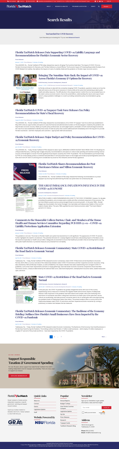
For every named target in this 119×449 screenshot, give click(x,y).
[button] (52, 6)
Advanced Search (74, 37)
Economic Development (54, 82)
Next (104, 337)
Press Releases (19, 59)
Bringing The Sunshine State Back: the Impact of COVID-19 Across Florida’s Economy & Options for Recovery (70, 76)
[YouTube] (100, 1)
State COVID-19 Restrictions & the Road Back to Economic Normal (70, 278)
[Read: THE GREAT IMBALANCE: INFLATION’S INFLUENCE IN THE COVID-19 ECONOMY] (24, 199)
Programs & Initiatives (79, 6)
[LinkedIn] (102, 1)
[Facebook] (95, 1)
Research (64, 82)
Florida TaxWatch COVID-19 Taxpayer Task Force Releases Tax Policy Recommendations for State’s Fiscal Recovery (52, 111)
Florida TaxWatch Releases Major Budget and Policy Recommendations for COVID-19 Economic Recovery (60, 138)
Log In (109, 1)
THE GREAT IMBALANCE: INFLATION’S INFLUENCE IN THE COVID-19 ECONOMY (71, 187)
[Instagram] (97, 1)
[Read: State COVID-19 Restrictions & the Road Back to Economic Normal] (24, 291)
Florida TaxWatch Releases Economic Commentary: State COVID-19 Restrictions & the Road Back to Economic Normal (60, 249)
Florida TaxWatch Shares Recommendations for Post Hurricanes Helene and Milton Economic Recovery (66, 165)
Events (93, 6)
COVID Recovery (42, 82)
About (49, 6)
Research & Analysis (61, 6)
